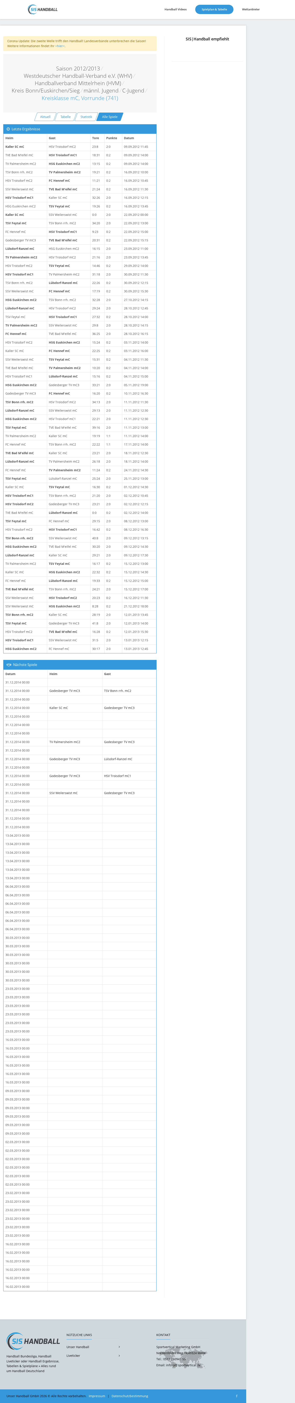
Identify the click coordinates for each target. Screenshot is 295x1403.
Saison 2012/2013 (78, 68)
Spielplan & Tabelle (217, 9)
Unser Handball (78, 1347)
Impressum (97, 1396)
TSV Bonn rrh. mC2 (117, 691)
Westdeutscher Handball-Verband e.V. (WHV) (78, 75)
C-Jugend (133, 90)
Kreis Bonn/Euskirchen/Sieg (46, 90)
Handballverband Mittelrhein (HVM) (78, 83)
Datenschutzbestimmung (130, 1396)
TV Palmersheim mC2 (64, 742)
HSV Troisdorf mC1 (117, 776)
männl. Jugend (101, 90)
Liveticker (73, 1356)
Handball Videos (176, 9)
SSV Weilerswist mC (63, 793)
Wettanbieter (251, 9)
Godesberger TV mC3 (64, 691)
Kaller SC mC (58, 708)
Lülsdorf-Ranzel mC (118, 759)
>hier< (60, 46)
